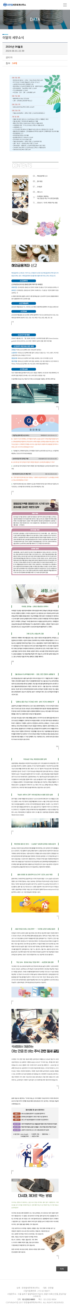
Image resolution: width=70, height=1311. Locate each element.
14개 (14, 63)
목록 (62, 1269)
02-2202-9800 (28, 1299)
